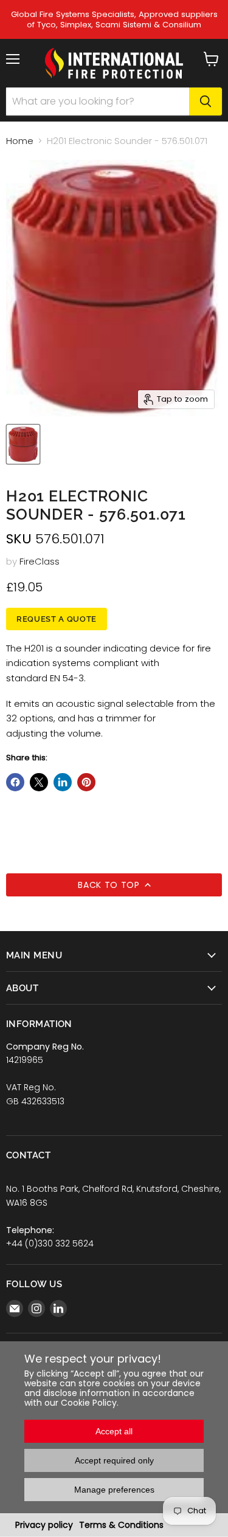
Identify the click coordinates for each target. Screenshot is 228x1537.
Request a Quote (56, 619)
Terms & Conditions (121, 1525)
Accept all (114, 1431)
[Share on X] (39, 782)
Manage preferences (114, 1489)
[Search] (205, 101)
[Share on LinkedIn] (63, 782)
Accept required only (114, 1460)
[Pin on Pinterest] (86, 782)
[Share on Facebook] (15, 782)
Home (19, 141)
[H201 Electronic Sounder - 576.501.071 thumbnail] (23, 444)
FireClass (39, 561)
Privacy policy (44, 1525)
